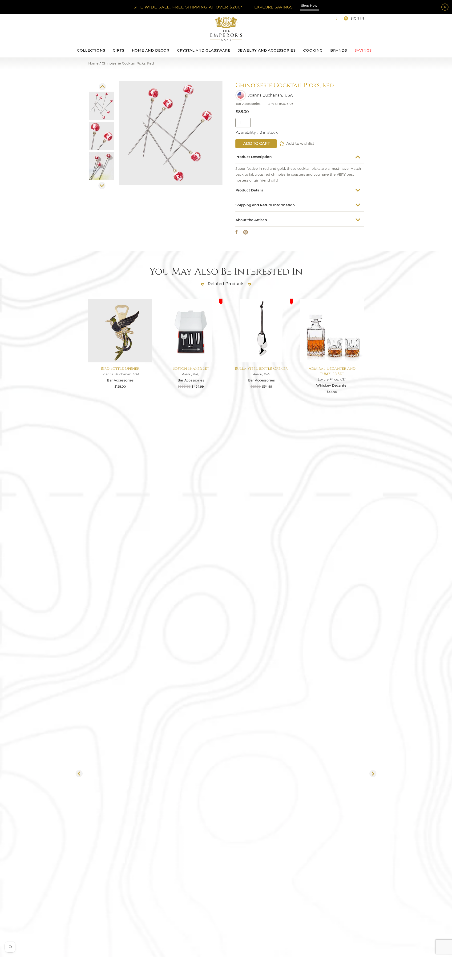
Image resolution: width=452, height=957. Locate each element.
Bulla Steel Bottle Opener (261, 368)
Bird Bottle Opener (120, 368)
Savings (363, 50)
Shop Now (309, 5)
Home (93, 63)
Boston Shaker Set (191, 368)
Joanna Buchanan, (265, 95)
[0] (343, 18)
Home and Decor (151, 50)
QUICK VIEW (120, 351)
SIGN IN (357, 18)
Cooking (313, 50)
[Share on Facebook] (236, 232)
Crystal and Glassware (203, 50)
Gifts (118, 50)
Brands (338, 50)
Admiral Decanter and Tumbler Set (332, 371)
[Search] (335, 18)
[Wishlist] (282, 143)
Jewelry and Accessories (267, 50)
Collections (91, 50)
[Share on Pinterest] (245, 232)
